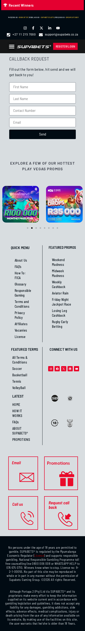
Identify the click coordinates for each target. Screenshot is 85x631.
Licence (39, 555)
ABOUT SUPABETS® (20, 430)
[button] (11, 46)
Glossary (20, 284)
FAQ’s (18, 267)
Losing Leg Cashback (59, 313)
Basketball (19, 375)
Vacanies (21, 330)
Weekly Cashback (58, 284)
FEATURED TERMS (24, 349)
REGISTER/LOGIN (65, 46)
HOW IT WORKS (17, 413)
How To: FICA (20, 275)
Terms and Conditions (22, 304)
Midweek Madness (58, 273)
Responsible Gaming (23, 293)
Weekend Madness (58, 262)
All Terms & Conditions (20, 359)
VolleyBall (19, 388)
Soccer (17, 369)
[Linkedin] (70, 368)
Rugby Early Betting (60, 324)
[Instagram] (50, 368)
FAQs (15, 422)
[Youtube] (76, 368)
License (20, 337)
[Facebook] (57, 368)
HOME (16, 405)
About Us (21, 260)
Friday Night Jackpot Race (61, 302)
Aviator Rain (60, 293)
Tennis (16, 381)
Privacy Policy (20, 315)
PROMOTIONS (21, 440)
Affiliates (21, 324)
